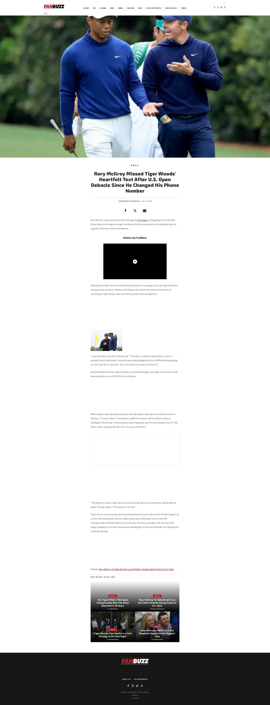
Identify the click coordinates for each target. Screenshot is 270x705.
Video (184, 8)
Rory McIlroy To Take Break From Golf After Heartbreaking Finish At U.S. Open (136, 569)
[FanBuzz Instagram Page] (218, 7)
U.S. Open (142, 220)
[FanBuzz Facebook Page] (214, 7)
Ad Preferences (141, 679)
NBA (112, 8)
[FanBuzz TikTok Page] (221, 7)
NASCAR (130, 8)
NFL (94, 8)
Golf (45, 14)
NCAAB (103, 8)
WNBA (120, 8)
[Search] (224, 3)
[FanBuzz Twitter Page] (225, 7)
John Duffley (114, 609)
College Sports (153, 8)
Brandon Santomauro (130, 201)
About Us (126, 679)
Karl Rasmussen (114, 639)
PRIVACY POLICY (135, 698)
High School (171, 8)
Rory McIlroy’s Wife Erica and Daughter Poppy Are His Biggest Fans (157, 633)
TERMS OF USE (135, 695)
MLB (140, 8)
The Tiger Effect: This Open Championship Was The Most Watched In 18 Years (113, 602)
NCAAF (86, 8)
